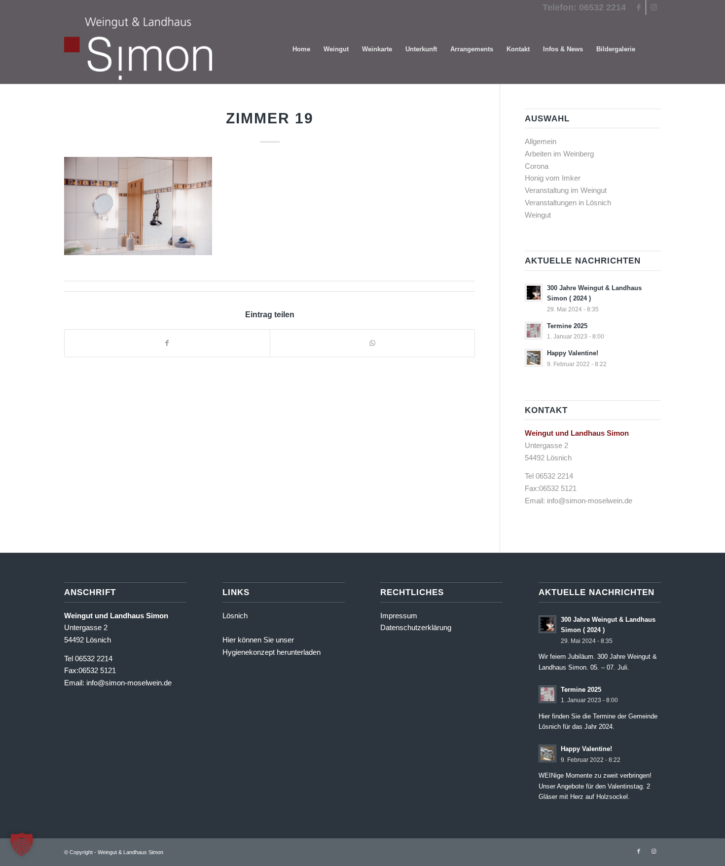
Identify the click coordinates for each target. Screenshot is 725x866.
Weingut (538, 215)
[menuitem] (301, 49)
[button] (21, 844)
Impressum (398, 615)
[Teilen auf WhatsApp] (372, 343)
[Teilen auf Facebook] (167, 343)
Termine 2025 (567, 326)
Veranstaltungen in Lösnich (568, 202)
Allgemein (540, 141)
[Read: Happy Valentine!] (534, 358)
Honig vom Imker (552, 178)
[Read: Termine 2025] (534, 330)
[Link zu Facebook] (638, 7)
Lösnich (235, 615)
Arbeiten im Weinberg (559, 154)
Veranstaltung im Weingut (566, 190)
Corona (536, 166)
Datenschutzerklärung (415, 627)
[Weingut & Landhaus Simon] (138, 49)
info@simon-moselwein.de (589, 500)
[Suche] (651, 49)
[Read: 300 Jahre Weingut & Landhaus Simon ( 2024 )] (534, 292)
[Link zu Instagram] (653, 7)
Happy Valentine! (572, 353)
